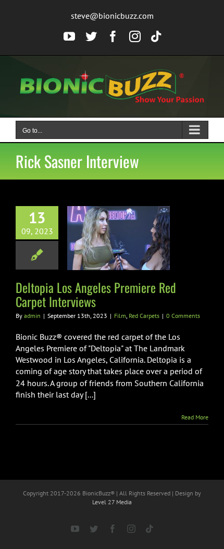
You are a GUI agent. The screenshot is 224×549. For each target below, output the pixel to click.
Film (120, 316)
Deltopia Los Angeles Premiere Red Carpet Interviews (96, 294)
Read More (194, 417)
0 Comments (183, 316)
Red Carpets (144, 316)
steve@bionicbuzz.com (112, 15)
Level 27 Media (112, 502)
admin (32, 316)
